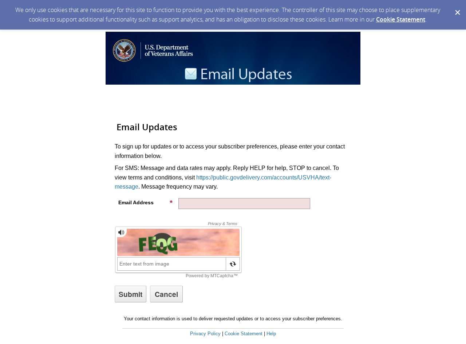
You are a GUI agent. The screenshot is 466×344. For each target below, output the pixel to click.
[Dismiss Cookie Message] (457, 7)
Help (271, 333)
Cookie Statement (400, 19)
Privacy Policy (205, 333)
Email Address (136, 202)
